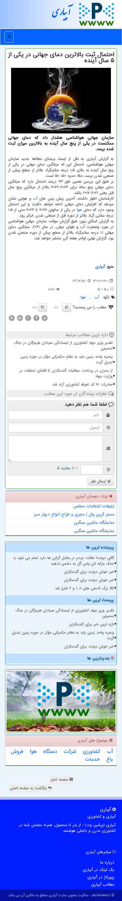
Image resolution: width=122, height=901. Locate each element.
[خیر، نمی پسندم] (42, 307)
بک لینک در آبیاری (98, 870)
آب (35, 198)
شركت (70, 751)
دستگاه (50, 751)
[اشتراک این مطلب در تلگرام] (44, 317)
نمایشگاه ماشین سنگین (94, 522)
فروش (17, 751)
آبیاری (61, 14)
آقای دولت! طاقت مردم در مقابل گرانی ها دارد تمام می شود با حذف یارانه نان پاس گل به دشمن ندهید (64, 560)
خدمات (92, 759)
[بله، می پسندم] (66, 307)
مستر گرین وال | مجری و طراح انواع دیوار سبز (74, 514)
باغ (109, 759)
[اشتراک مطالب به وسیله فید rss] (11, 317)
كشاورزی (91, 751)
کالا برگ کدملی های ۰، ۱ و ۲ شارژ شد (84, 588)
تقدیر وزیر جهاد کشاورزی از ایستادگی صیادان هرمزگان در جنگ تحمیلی (63, 345)
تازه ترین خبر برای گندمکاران (91, 624)
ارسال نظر (99, 481)
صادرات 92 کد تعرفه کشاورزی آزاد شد (82, 384)
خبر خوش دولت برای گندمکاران (89, 572)
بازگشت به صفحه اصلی (29, 788)
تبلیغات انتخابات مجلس (93, 506)
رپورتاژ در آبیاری (100, 877)
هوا (79, 210)
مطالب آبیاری (102, 884)
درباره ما (107, 862)
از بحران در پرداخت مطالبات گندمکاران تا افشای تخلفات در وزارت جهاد (66, 373)
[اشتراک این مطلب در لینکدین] (19, 317)
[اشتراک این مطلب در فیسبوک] (36, 317)
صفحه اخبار (60, 779)
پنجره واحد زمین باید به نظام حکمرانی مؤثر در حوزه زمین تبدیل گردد (66, 359)
